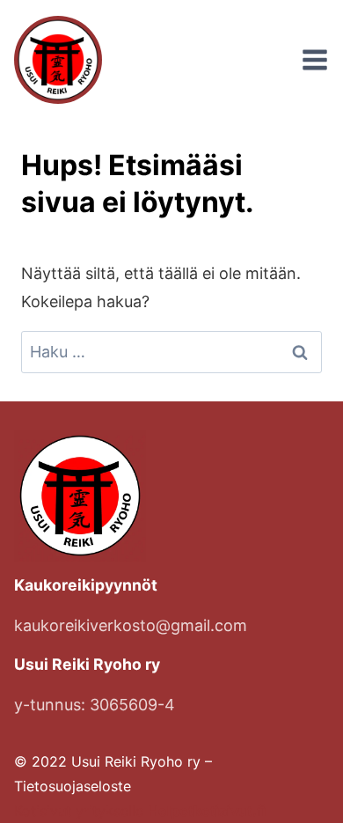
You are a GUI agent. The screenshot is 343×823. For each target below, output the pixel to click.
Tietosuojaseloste (72, 786)
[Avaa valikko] (315, 60)
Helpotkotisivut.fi (207, 810)
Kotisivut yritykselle (81, 810)
